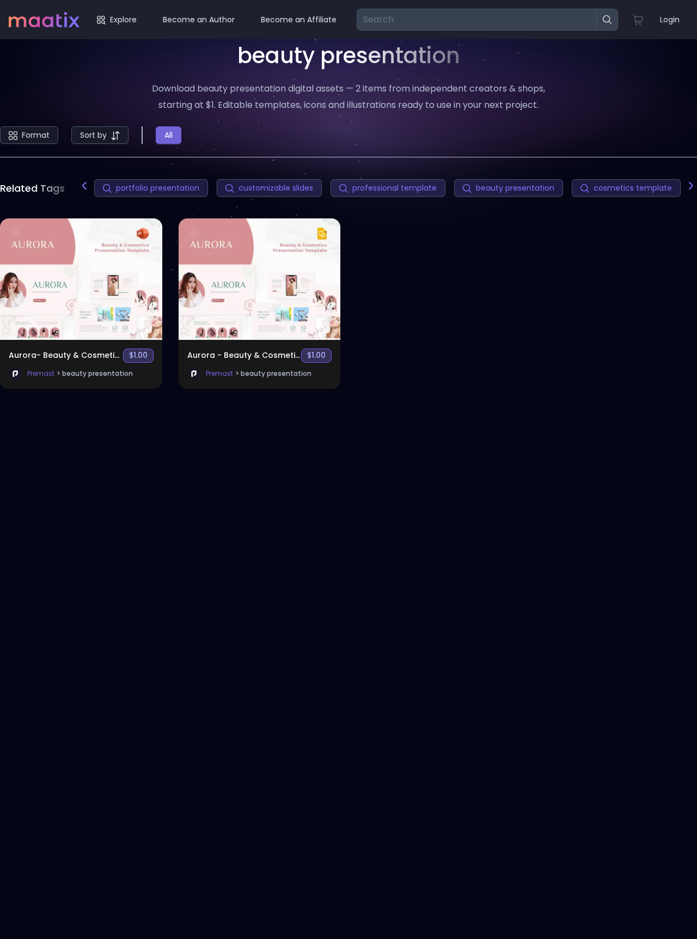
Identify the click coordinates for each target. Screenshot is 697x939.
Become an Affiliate (299, 19)
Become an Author (199, 19)
